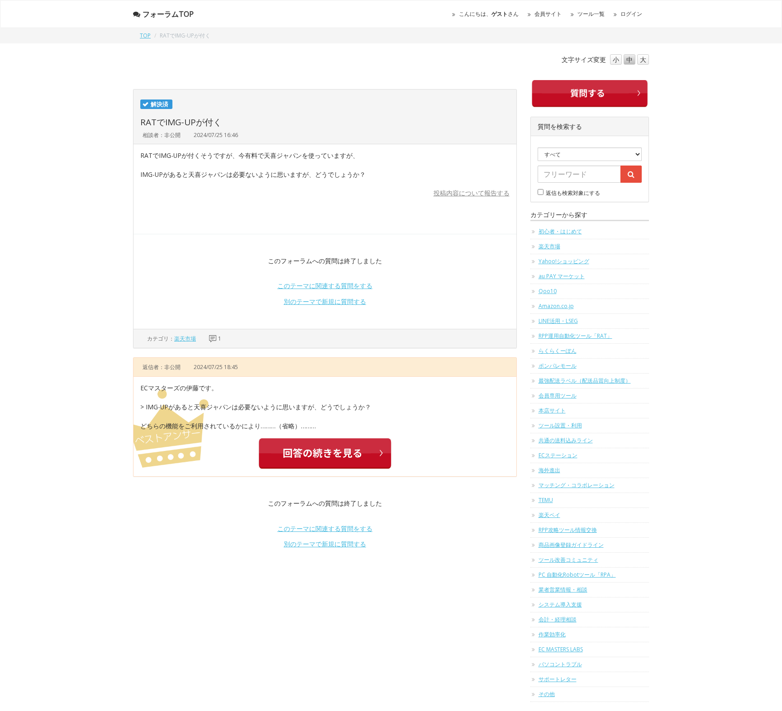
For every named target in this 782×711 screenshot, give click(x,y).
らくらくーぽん (558, 351)
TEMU (546, 500)
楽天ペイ (549, 515)
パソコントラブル (560, 664)
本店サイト (552, 410)
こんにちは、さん (489, 14)
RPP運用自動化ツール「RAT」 (575, 336)
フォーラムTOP (168, 14)
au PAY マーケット (562, 276)
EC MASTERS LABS (561, 649)
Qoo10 (548, 291)
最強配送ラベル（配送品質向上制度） (585, 380)
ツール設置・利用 (560, 425)
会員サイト (548, 14)
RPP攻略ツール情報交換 (568, 530)
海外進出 (549, 470)
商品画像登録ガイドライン (571, 545)
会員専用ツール (558, 395)
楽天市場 (185, 338)
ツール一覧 (591, 14)
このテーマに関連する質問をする (324, 285)
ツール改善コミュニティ (568, 560)
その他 (547, 694)
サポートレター (558, 679)
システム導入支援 (560, 604)
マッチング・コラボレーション (577, 485)
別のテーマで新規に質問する (325, 301)
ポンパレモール (558, 366)
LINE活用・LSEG (558, 321)
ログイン (631, 14)
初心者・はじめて (560, 231)
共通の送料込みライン (566, 440)
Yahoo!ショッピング (564, 261)
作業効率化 (552, 634)
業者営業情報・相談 (563, 589)
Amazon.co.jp (556, 306)
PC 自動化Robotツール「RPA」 (577, 574)
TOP (145, 35)
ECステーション (558, 455)
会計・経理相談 (558, 619)
